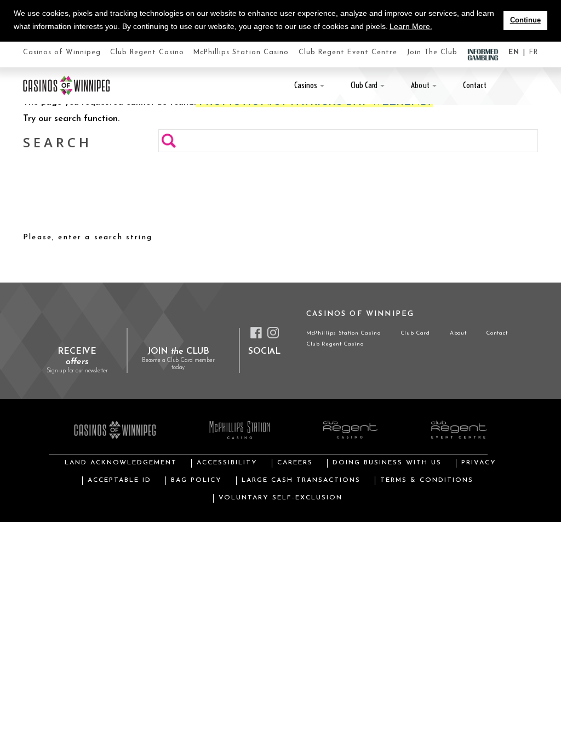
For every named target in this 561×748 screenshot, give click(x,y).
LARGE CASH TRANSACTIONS (301, 480)
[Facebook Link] (256, 332)
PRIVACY (478, 462)
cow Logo (66, 85)
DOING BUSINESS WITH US (387, 462)
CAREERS (295, 462)
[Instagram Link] (273, 332)
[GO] (169, 141)
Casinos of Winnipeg (62, 52)
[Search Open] (534, 85)
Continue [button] (525, 20)
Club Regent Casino (147, 52)
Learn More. (411, 26)
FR (533, 52)
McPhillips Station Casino (241, 52)
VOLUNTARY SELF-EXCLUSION (280, 497)
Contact (474, 85)
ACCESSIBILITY (227, 462)
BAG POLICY (196, 480)
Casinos (305, 85)
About (420, 85)
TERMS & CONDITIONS (426, 480)
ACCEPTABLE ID (119, 480)
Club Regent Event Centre (348, 52)
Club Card (364, 85)
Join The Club (432, 52)
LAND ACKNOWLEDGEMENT (121, 462)
